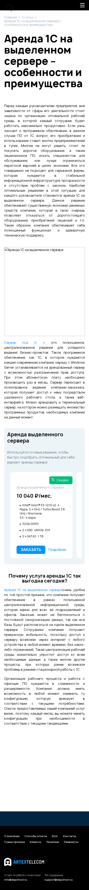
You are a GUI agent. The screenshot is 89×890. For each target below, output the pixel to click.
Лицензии (52, 842)
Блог (55, 836)
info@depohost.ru (15, 879)
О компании (11, 836)
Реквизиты (71, 842)
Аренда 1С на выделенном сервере (33, 590)
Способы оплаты (35, 836)
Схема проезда (14, 842)
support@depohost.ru (58, 879)
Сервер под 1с (20, 342)
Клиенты (35, 842)
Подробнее (57, 549)
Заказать (31, 549)
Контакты (69, 836)
